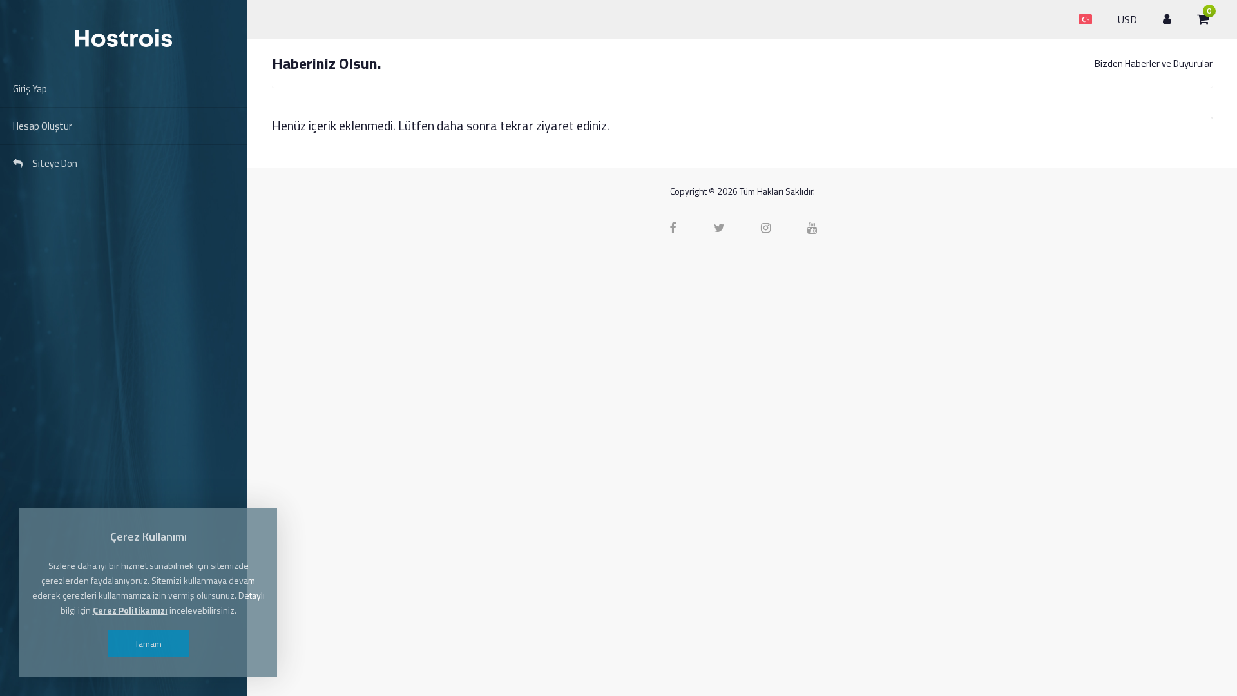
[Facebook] (672, 228)
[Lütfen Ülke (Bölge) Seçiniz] (1085, 12)
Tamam (148, 643)
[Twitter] (719, 228)
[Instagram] (765, 228)
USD (1127, 19)
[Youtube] (812, 228)
